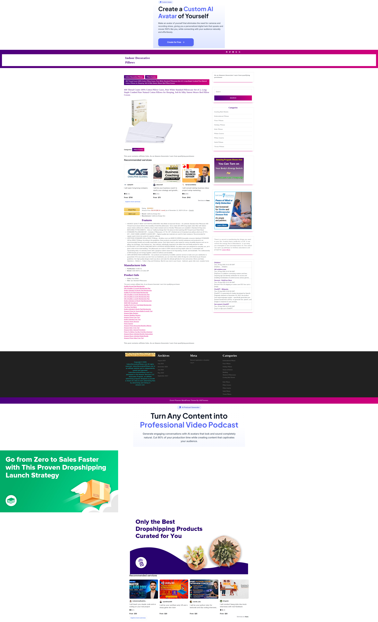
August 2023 (162, 360)
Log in (192, 362)
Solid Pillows (218, 142)
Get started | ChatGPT (221, 304)
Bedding (225, 372)
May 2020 (161, 373)
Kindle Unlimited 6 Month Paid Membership (137, 309)
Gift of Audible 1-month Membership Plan (137, 299)
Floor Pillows (218, 120)
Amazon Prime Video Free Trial (134, 338)
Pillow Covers (151, 77)
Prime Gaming (128, 323)
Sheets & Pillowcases (229, 375)
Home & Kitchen (228, 370)
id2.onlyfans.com (220, 269)
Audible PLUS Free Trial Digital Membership (137, 305)
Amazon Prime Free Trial (132, 317)
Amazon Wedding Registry (132, 315)
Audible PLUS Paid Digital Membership (136, 292)
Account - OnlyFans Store (223, 280)
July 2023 (161, 363)
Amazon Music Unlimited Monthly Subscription (138, 334)
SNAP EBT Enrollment (131, 303)
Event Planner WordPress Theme (183, 400)
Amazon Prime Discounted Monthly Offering (137, 325)
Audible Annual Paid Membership (134, 286)
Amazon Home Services (131, 321)
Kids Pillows (218, 129)
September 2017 (163, 376)
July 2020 (161, 370)
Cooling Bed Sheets (221, 112)
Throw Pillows (219, 146)
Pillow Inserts (219, 138)
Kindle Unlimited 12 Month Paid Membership (138, 301)
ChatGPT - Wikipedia (221, 289)
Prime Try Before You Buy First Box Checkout (138, 332)
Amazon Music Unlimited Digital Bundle (136, 336)
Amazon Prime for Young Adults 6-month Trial (138, 311)
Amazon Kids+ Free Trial (131, 328)
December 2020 (163, 366)
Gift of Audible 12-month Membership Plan (137, 288)
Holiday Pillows (219, 125)
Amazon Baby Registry (131, 313)
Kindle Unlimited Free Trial (132, 319)
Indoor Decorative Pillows (134, 77)
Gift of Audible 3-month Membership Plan (137, 294)
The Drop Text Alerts (130, 307)
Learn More (226, 249)
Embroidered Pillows (221, 116)
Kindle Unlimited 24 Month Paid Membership (138, 290)
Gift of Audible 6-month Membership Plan (137, 296)
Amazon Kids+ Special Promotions (134, 330)
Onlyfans (217, 262)
